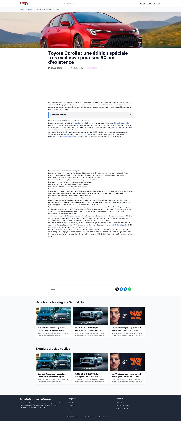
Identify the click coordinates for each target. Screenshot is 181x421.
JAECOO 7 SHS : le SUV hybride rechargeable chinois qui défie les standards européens (88, 330)
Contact (119, 402)
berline (66, 134)
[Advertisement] (90, 85)
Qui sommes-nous (122, 405)
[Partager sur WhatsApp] (129, 289)
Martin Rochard (78, 68)
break (89, 134)
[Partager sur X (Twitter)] (117, 289)
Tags (159, 3)
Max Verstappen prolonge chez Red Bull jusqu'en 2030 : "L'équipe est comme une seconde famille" (126, 330)
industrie (117, 123)
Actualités (29, 9)
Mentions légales (122, 408)
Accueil (142, 3)
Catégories (152, 3)
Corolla (80, 123)
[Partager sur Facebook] (121, 289)
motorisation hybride (67, 137)
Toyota (75, 123)
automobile (125, 123)
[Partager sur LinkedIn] (125, 289)
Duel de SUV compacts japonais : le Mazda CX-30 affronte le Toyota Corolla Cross (52, 330)
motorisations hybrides (119, 225)
